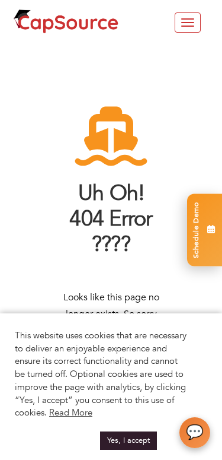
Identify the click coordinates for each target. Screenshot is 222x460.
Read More (70, 412)
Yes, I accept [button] (128, 440)
